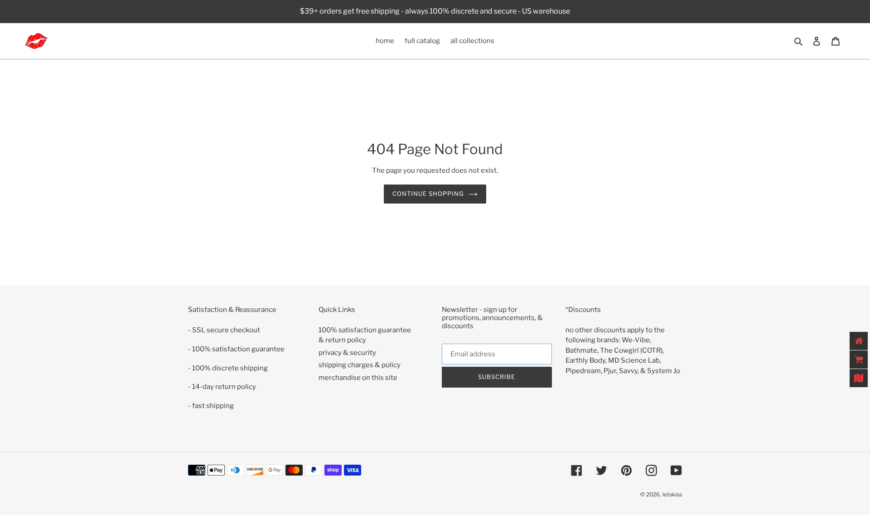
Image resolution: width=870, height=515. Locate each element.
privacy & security (347, 353)
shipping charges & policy (360, 365)
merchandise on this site (358, 378)
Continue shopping (428, 193)
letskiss (672, 494)
